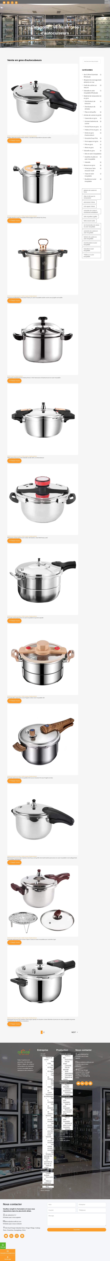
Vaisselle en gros (89, 151)
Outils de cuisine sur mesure (90, 86)
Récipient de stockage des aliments (49, 1156)
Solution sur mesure (47, 1169)
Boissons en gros (89, 165)
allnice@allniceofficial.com (85, 1062)
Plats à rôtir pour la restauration (89, 197)
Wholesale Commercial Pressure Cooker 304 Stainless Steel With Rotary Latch (27, 537)
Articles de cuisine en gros (14, 136)
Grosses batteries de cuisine (91, 122)
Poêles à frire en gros (92, 130)
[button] (107, 3)
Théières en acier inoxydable (89, 255)
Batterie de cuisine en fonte (90, 191)
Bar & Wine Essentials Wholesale (91, 76)
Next (74, 1032)
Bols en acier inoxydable (92, 154)
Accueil (43, 1054)
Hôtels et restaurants (47, 1182)
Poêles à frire (51, 1062)
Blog (47, 1186)
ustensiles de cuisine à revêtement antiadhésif (91, 211)
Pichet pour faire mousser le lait (90, 169)
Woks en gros (89, 147)
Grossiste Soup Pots (91, 138)
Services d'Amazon (46, 1188)
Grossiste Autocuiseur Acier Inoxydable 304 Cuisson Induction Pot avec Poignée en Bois (30, 778)
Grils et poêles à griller (90, 216)
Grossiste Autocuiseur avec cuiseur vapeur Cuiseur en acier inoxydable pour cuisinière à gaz (31, 939)
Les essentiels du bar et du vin (48, 1161)
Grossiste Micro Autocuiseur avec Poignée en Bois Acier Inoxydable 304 (25, 697)
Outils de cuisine (47, 1166)
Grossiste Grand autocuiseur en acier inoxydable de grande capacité (25, 617)
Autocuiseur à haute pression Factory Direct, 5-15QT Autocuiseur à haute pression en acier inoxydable (33, 377)
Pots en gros (89, 144)
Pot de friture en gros (92, 127)
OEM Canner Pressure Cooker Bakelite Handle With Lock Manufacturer (25, 457)
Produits (43, 1056)
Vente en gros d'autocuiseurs (29, 136)
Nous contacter (45, 1190)
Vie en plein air (48, 1178)
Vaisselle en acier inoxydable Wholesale (91, 92)
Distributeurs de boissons (90, 102)
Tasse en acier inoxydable (89, 175)
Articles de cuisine (48, 1058)
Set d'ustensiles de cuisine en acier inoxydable (91, 226)
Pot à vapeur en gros (91, 141)
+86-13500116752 (82, 1054)
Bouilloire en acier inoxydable (90, 180)
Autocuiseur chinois (89, 202)
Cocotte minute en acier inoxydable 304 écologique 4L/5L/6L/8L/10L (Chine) (26, 217)
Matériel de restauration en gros (92, 97)
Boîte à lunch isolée (89, 221)
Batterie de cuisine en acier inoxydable (90, 237)
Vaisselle (87, 162)
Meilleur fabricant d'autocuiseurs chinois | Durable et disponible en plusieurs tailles (29, 137)
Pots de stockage (51, 1077)
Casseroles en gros (91, 118)
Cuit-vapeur (51, 1086)
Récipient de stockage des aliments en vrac (92, 81)
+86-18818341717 (10, 1215)
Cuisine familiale (47, 1174)
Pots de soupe (51, 1070)
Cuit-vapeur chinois (89, 206)
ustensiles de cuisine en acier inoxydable (91, 231)
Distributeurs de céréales (90, 108)
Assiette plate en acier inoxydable (90, 243)
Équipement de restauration (48, 1095)
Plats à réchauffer (90, 112)
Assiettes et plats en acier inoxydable (91, 158)
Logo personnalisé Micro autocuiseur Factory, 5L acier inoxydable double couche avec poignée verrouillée (34, 297)
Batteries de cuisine (52, 1090)
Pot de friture (50, 1066)
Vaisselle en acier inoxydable (89, 249)
